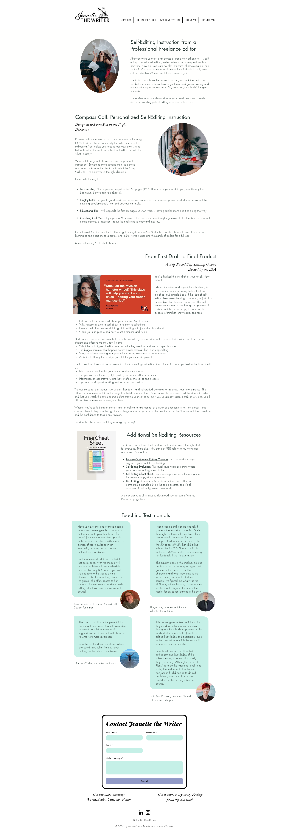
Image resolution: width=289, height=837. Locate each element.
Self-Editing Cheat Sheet (139, 474)
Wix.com (169, 826)
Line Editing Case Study (139, 481)
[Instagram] (148, 812)
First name (111, 732)
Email (109, 745)
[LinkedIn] (141, 812)
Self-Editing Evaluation (138, 466)
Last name (151, 732)
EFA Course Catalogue (102, 422)
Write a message (114, 758)
